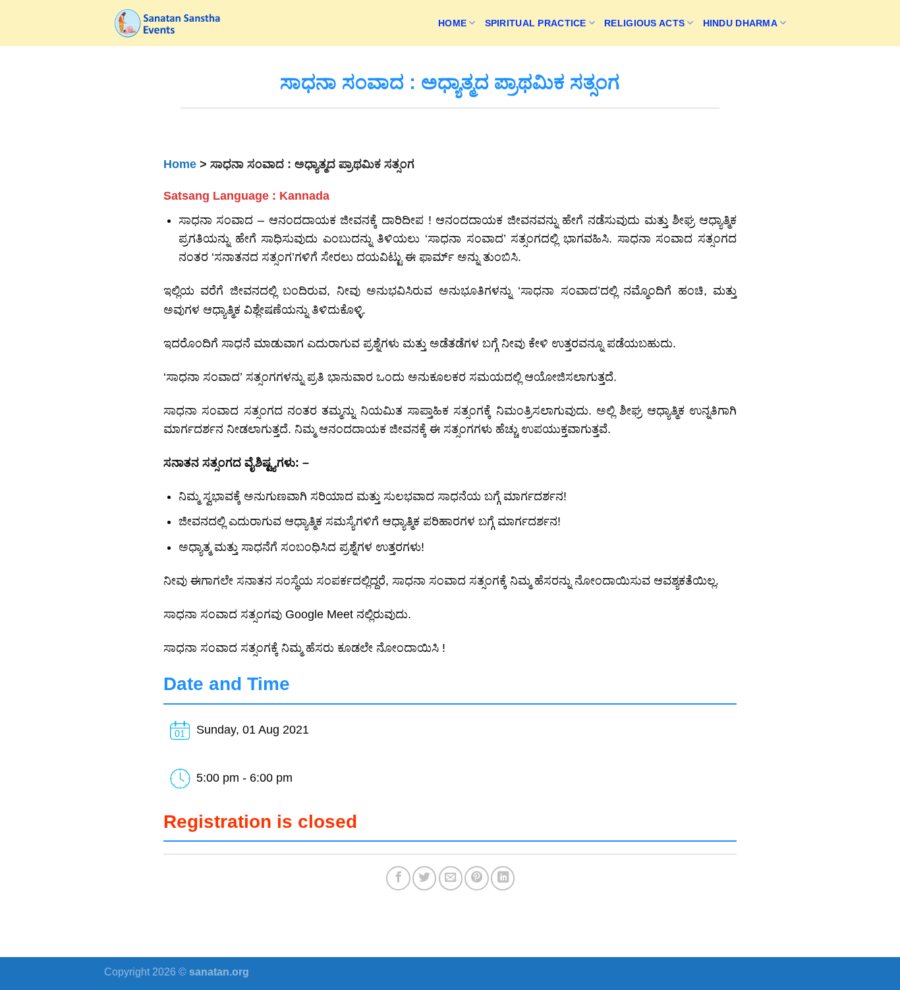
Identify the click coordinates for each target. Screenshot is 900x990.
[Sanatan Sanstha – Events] (170, 23)
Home (452, 23)
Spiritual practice (535, 23)
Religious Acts (644, 23)
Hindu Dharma (740, 23)
